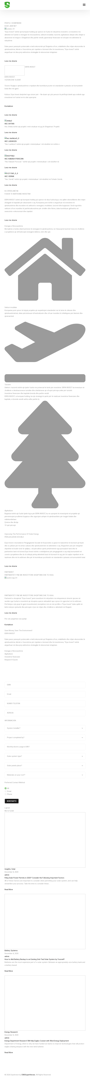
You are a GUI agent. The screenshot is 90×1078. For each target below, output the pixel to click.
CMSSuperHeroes (28, 1075)
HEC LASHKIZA (11, 141)
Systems (14, 950)
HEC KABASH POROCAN (14, 159)
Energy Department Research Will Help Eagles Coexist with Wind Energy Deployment (37, 1041)
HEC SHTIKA (9, 124)
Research (14, 1032)
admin (7, 875)
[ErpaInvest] (7, 5)
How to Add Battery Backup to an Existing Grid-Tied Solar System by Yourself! (35, 959)
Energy (7, 1032)
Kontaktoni (9, 106)
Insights (8, 869)
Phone (9, 794)
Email (9, 791)
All (8, 788)
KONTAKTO (11, 801)
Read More (9, 889)
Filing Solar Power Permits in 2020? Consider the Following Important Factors (34, 878)
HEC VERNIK (9, 176)
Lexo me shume (11, 61)
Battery (7, 950)
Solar (13, 869)
